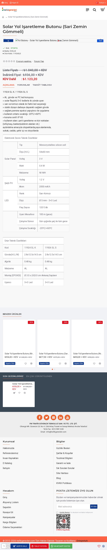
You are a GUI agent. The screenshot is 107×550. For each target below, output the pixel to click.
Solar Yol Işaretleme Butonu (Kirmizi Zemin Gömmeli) (20, 354)
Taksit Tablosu (42, 85)
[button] (18, 40)
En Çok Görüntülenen (39, 376)
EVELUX (13, 51)
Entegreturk (82, 540)
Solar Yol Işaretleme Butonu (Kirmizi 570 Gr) (88, 354)
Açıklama (8, 85)
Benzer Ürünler (12, 314)
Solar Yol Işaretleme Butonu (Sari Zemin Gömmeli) (23, 384)
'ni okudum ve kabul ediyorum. (76, 512)
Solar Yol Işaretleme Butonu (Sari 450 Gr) (54, 354)
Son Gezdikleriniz (13, 376)
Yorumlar (23, 85)
